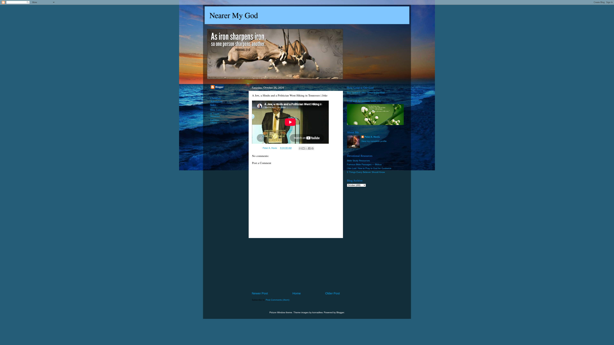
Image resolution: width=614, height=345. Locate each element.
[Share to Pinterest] (312, 148)
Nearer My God (233, 15)
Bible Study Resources (358, 160)
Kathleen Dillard (214, 121)
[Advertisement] (296, 264)
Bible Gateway (217, 110)
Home (296, 293)
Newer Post (260, 293)
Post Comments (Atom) (277, 300)
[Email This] (300, 148)
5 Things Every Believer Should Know (366, 172)
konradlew (317, 312)
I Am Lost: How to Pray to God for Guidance (369, 168)
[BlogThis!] (303, 148)
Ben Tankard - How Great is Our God (366, 92)
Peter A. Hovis (372, 137)
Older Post (332, 293)
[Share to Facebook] (309, 148)
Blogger (340, 312)
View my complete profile (374, 141)
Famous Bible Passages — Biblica (364, 164)
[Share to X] (306, 148)
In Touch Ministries (215, 115)
